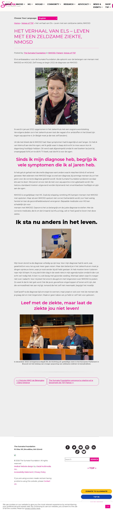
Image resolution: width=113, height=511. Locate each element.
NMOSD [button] (19, 4)
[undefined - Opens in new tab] (33, 455)
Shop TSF (108, 5)
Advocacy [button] (83, 4)
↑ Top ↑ (92, 468)
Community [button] (53, 4)
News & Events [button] (97, 5)
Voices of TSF (28, 23)
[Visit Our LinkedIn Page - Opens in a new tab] (93, 447)
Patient (59, 53)
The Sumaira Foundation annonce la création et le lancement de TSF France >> (71, 381)
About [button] (8, 4)
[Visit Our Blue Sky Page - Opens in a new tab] (84, 452)
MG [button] (29, 4)
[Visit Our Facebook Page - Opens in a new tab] (67, 447)
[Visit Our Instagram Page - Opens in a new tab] (87, 447)
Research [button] (68, 4)
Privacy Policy (40, 472)
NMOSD (52, 53)
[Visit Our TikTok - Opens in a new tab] (77, 452)
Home (17, 23)
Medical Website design (23, 466)
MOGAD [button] (39, 4)
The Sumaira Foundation (35, 53)
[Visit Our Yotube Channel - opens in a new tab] (80, 447)
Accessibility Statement (23, 472)
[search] (94, 459)
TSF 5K (96, 497)
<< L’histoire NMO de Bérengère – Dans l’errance (30, 381)
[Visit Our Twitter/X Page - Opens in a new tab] (74, 447)
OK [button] (108, 506)
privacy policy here (32, 508)
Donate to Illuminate (96, 491)
